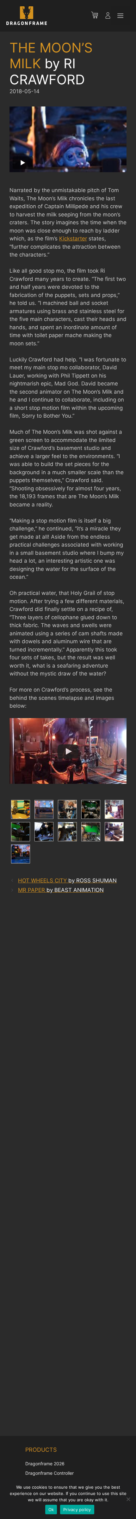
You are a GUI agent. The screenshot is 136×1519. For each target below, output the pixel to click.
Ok (51, 1509)
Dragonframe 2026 (45, 1463)
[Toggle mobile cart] (98, 16)
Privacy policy (77, 1509)
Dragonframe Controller (49, 1473)
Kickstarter (73, 238)
